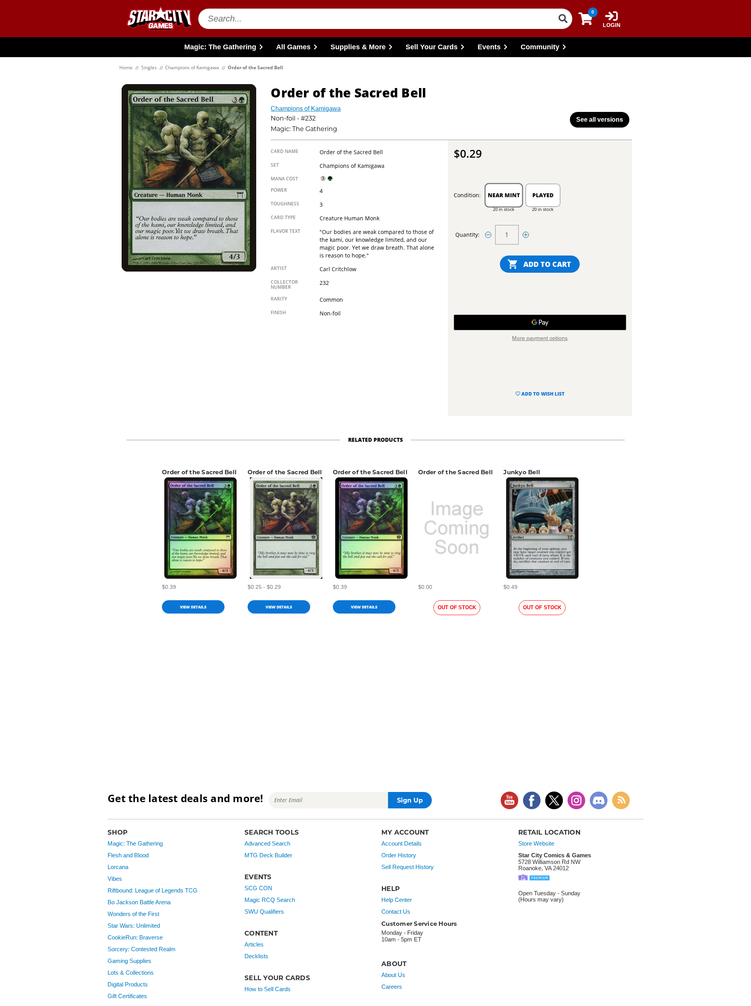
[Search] (562, 19)
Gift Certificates (127, 996)
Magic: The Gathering (135, 843)
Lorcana (118, 867)
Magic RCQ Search (269, 900)
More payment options (540, 338)
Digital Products (128, 984)
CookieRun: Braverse (135, 937)
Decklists (256, 956)
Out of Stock (457, 607)
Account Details (401, 843)
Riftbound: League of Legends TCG (153, 890)
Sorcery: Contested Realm (142, 949)
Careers (391, 987)
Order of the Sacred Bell (199, 472)
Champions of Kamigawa (306, 108)
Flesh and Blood (128, 855)
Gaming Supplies (129, 961)
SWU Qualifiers (264, 912)
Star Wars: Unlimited (134, 926)
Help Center (396, 900)
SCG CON (258, 888)
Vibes (115, 879)
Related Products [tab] (375, 439)
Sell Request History (407, 867)
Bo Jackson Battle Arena (139, 902)
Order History (398, 855)
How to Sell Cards (267, 989)
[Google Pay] (540, 322)
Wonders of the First (133, 914)
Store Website (536, 843)
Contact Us (395, 912)
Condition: (467, 195)
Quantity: (467, 234)
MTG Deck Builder (268, 855)
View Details (193, 607)
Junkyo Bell (521, 472)
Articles (254, 944)
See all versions (599, 119)
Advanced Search (267, 843)
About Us (393, 975)
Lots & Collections (131, 973)
